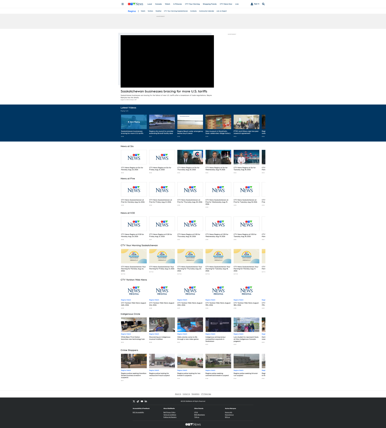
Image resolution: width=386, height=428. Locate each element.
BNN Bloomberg (199, 415)
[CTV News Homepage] (135, 4)
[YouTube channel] (142, 401)
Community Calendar (206, 11)
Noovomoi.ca (229, 415)
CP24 (196, 412)
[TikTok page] (138, 401)
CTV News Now (226, 4)
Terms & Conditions (169, 415)
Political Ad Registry (170, 417)
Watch (167, 4)
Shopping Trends (210, 4)
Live (237, 4)
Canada (158, 4)
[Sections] (123, 4)
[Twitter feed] (134, 401)
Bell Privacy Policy (169, 412)
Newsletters (195, 394)
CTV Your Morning (192, 4)
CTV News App (206, 394)
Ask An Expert (222, 11)
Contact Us (186, 394)
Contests (193, 11)
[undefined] (134, 126)
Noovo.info (228, 412)
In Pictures (177, 4)
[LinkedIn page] (146, 401)
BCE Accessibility (138, 412)
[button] (261, 126)
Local (149, 4)
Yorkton (150, 11)
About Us (178, 394)
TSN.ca (196, 417)
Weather (159, 11)
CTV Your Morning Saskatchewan (176, 11)
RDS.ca (227, 417)
